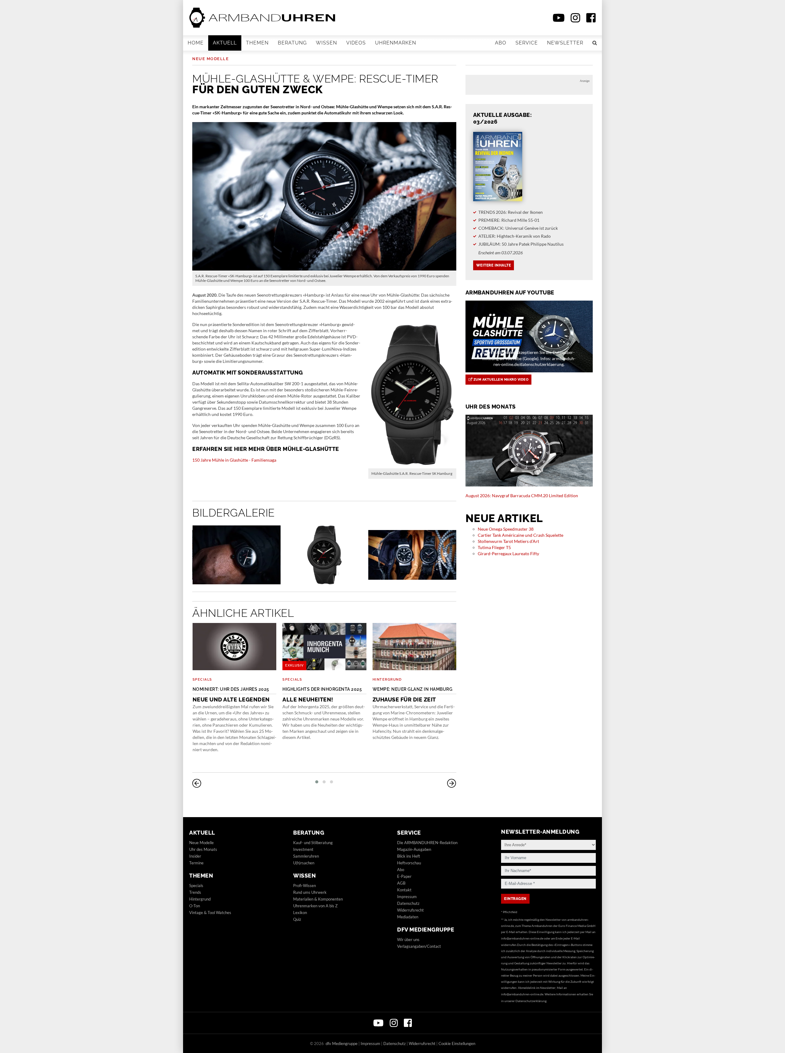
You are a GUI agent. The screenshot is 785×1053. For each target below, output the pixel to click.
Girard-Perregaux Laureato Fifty (508, 553)
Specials (202, 680)
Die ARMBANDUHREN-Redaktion (427, 842)
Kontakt (404, 889)
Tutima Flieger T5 (494, 547)
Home (196, 43)
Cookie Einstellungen (456, 1043)
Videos (356, 43)
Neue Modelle (210, 58)
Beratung (292, 43)
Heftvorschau (409, 862)
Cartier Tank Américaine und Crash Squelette (520, 535)
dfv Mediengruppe (425, 929)
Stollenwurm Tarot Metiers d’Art (508, 541)
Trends (195, 892)
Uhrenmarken (395, 43)
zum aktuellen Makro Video (500, 380)
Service (526, 43)
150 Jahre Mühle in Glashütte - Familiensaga (234, 460)
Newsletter (565, 43)
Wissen (326, 43)
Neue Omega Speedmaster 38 (506, 529)
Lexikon (300, 912)
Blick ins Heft (408, 856)
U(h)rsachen (303, 862)
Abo (500, 43)
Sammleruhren (306, 856)
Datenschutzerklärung (530, 1001)
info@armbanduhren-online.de (522, 938)
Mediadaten (407, 916)
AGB (401, 883)
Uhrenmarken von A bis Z (315, 905)
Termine (196, 862)
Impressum (407, 896)
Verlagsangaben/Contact (419, 946)
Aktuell (225, 43)
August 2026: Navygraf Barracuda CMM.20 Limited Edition (521, 495)
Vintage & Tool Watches (210, 912)
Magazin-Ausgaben (414, 849)
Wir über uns (408, 939)
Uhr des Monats (203, 849)
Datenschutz (408, 903)
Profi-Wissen (304, 885)
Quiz (297, 919)
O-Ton (194, 905)
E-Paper (404, 876)
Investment (303, 849)
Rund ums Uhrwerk (310, 892)
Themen (257, 43)
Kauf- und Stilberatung (313, 842)
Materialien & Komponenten (318, 899)
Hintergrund (387, 680)
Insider (195, 856)
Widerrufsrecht (410, 910)
